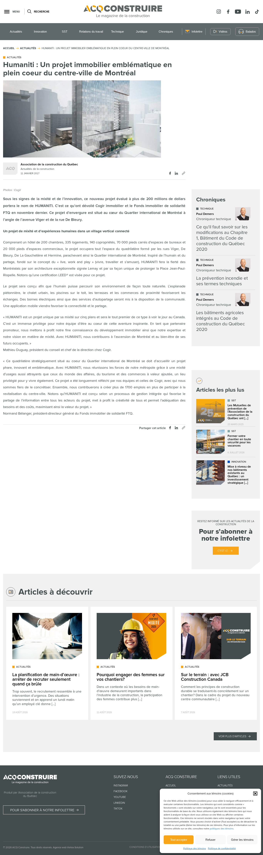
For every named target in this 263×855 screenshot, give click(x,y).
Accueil (171, 785)
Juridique (141, 31)
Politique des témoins (194, 848)
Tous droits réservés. (41, 847)
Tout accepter (178, 839)
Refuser (210, 839)
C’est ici (223, 550)
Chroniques (166, 31)
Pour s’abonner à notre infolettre (42, 810)
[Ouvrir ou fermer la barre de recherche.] (29, 11)
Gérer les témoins (242, 839)
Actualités (16, 31)
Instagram (121, 785)
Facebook (120, 791)
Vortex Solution (75, 847)
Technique (117, 31)
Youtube (120, 797)
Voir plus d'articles (232, 736)
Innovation (40, 31)
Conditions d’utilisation (145, 847)
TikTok (118, 808)
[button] (255, 793)
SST (64, 31)
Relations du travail (91, 31)
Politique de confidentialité (222, 848)
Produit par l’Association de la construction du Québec (30, 794)
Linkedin (119, 803)
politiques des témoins (222, 828)
